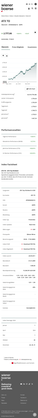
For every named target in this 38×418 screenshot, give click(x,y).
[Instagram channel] (26, 384)
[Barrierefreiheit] (36, 4)
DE (27, 4)
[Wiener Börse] (7, 8)
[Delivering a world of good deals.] (6, 387)
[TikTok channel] (29, 384)
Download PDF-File (29, 244)
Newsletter (4, 403)
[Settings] (3, 55)
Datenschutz (23, 400)
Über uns (3, 395)
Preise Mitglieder (18, 47)
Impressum (23, 397)
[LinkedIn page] (24, 384)
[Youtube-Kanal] (21, 384)
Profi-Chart (31, 89)
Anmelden (29, 8)
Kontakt (22, 395)
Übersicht (5, 47)
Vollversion (23, 403)
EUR (34, 229)
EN (32, 4)
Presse (3, 397)
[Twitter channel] (32, 384)
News (2, 400)
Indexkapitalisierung (26, 359)
